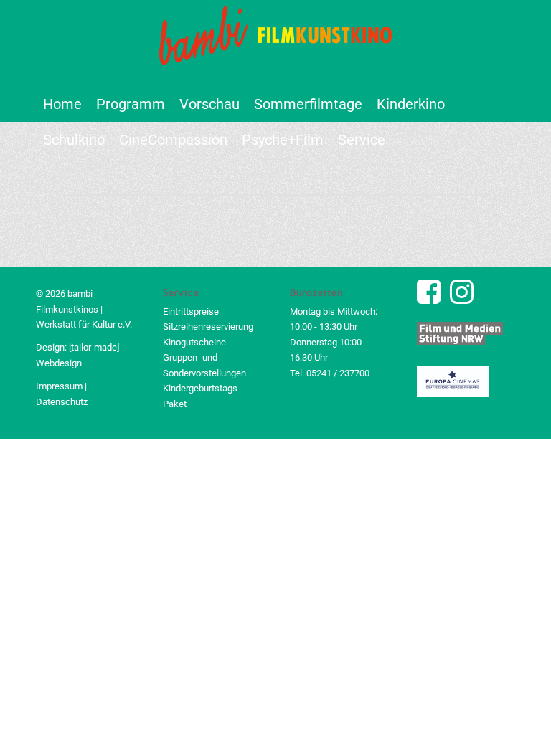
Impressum (59, 386)
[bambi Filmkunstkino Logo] (275, 43)
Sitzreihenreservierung (208, 326)
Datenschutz (62, 401)
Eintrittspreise (191, 311)
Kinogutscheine (194, 342)
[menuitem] (62, 104)
